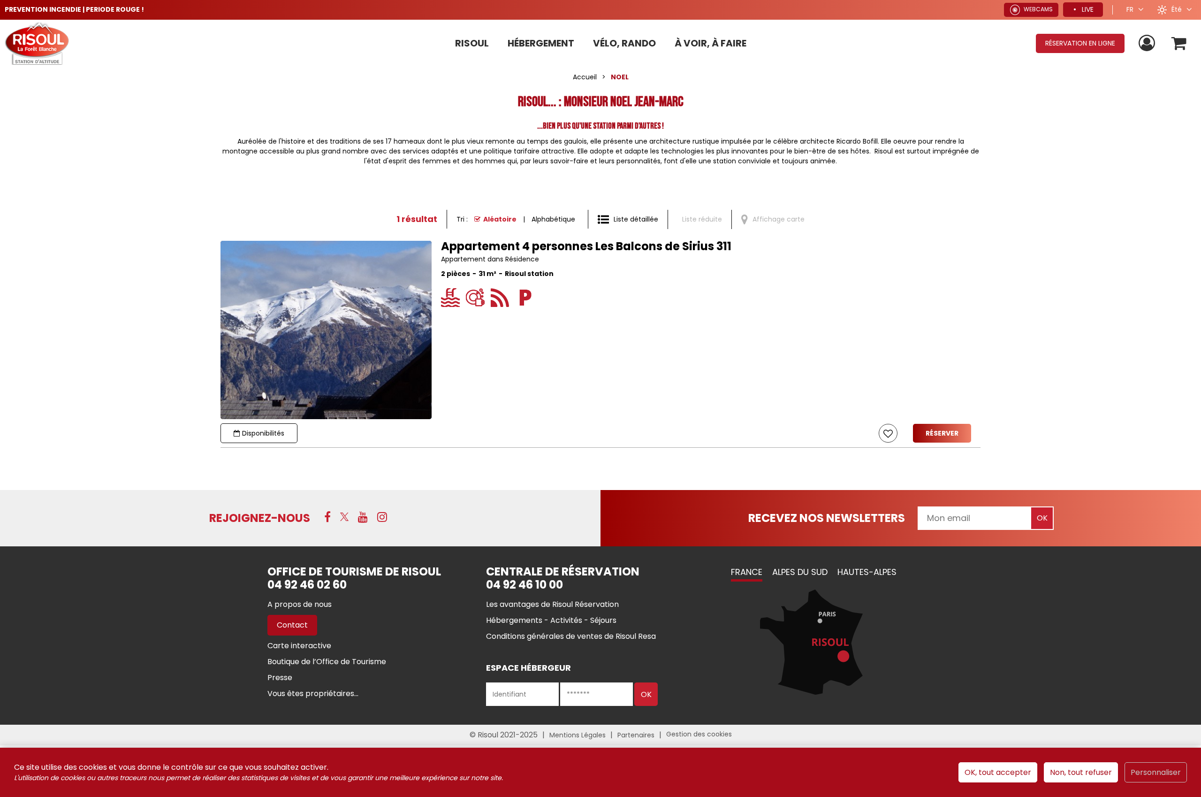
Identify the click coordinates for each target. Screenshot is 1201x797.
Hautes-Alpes (867, 572)
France (746, 572)
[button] (1179, 43)
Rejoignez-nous (259, 518)
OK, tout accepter (998, 772)
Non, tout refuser (1081, 772)
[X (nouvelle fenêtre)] (344, 517)
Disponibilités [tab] (263, 433)
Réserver (942, 433)
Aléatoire (500, 219)
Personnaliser (1156, 772)
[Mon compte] (1148, 43)
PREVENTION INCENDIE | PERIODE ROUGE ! (74, 9)
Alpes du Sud (800, 572)
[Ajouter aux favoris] (888, 433)
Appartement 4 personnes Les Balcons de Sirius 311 (586, 246)
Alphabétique (553, 219)
